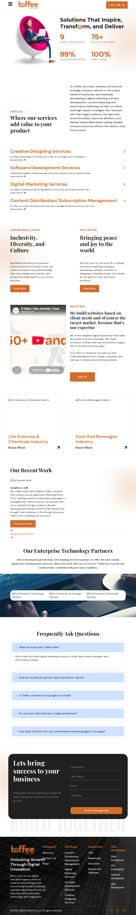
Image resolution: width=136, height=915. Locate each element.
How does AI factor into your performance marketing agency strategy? (62, 731)
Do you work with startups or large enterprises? (48, 713)
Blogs (46, 863)
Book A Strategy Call (96, 810)
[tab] (68, 155)
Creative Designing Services (70, 898)
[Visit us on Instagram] (124, 911)
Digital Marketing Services (70, 873)
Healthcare (94, 858)
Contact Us (49, 858)
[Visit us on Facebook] (111, 911)
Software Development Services (72, 886)
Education (94, 863)
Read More (20, 288)
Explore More (16, 160)
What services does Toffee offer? (39, 647)
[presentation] (11, 530)
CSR (90, 852)
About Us (48, 852)
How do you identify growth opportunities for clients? (51, 677)
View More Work (23, 523)
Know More (16, 447)
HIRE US (82, 377)
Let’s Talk (115, 5)
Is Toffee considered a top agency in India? (45, 695)
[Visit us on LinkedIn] (117, 911)
